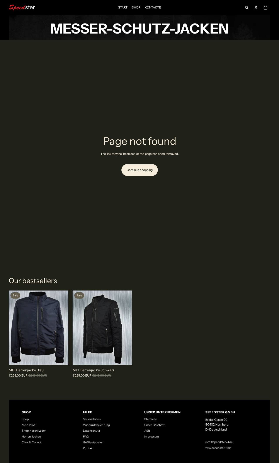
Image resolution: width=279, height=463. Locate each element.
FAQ (85, 436)
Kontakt (88, 448)
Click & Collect (31, 442)
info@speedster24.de (219, 442)
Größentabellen (93, 442)
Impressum (151, 436)
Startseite (150, 419)
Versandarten (92, 419)
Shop (25, 419)
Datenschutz (91, 430)
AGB (147, 430)
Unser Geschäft (154, 425)
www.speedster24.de (218, 447)
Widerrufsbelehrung (96, 425)
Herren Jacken (31, 436)
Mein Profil (29, 425)
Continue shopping (140, 170)
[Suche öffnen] (247, 7)
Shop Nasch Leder (34, 430)
